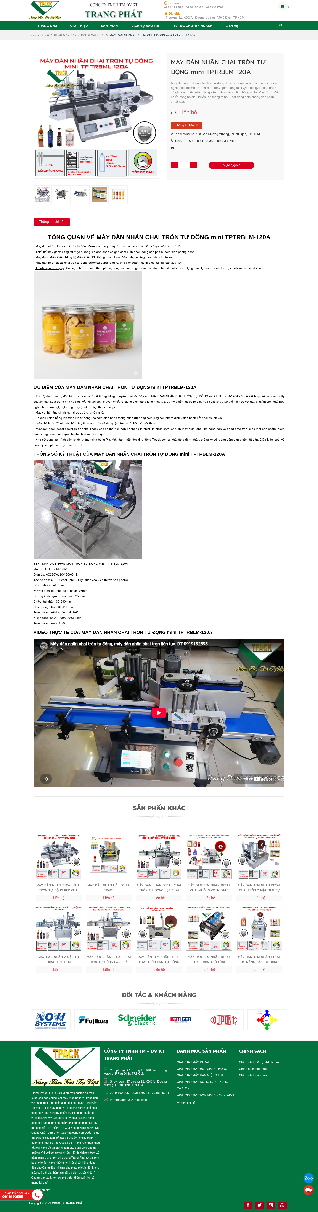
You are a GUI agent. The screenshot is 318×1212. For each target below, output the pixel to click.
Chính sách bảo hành (253, 1075)
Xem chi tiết (188, 1102)
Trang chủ (47, 26)
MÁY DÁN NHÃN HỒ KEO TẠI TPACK (108, 887)
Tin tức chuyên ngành (192, 26)
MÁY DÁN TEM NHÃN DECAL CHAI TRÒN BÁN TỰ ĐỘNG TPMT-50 (159, 959)
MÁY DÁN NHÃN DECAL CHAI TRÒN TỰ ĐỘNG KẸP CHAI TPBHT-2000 (159, 887)
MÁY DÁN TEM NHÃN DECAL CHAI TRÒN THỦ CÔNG (209, 959)
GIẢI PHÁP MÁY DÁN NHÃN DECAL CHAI (76, 35)
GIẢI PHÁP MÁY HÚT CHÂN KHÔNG (202, 1068)
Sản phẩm (109, 26)
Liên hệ (232, 26)
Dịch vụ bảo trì (145, 26)
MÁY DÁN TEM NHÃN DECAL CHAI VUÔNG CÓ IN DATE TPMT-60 (209, 887)
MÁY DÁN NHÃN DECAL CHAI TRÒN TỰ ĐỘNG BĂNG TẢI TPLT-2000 (109, 959)
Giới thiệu (79, 26)
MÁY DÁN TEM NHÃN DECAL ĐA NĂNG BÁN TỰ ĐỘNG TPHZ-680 (259, 959)
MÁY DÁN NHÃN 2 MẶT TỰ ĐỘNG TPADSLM (58, 959)
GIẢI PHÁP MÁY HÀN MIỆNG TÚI (200, 1075)
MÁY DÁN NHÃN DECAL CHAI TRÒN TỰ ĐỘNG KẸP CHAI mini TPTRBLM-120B (59, 887)
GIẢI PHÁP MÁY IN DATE (194, 1062)
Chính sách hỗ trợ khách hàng (260, 1062)
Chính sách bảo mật (253, 1068)
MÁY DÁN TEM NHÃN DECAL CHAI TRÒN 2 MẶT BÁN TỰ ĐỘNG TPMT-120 (259, 887)
